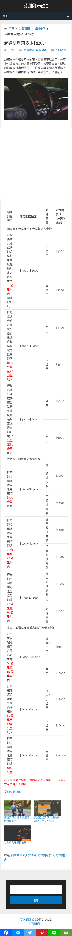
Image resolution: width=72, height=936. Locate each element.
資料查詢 (41, 50)
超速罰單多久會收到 (23, 855)
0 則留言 (61, 50)
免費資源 (29, 50)
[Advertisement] (36, 163)
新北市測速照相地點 (15, 842)
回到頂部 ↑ (36, 924)
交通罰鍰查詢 (12, 792)
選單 (5, 16)
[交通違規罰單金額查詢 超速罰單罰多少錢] (47, 808)
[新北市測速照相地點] (17, 833)
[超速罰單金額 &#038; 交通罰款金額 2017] (17, 808)
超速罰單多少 (46, 855)
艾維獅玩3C (36, 5)
